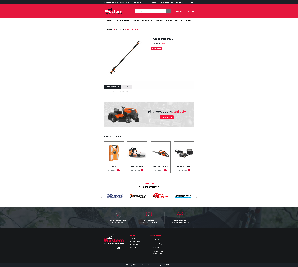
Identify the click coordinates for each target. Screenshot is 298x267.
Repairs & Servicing (167, 2)
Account (179, 11)
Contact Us (179, 2)
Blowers (169, 20)
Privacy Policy (134, 244)
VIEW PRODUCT (111, 170)
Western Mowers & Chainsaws (145, 265)
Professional (120, 29)
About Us (155, 2)
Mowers (109, 20)
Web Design (158, 265)
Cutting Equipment (122, 20)
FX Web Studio (168, 265)
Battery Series (147, 20)
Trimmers (135, 20)
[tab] (112, 87)
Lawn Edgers (160, 20)
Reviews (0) (126, 86)
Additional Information (112, 86)
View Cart (190, 11)
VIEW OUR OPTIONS (167, 117)
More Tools (179, 20)
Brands (188, 20)
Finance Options (134, 247)
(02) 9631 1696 (138, 2)
